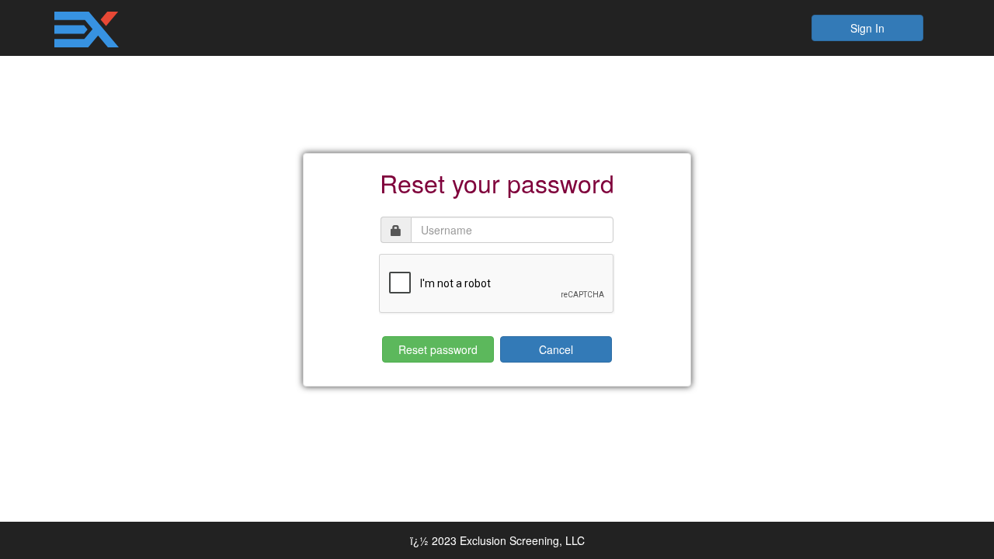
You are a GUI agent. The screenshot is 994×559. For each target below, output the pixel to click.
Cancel (556, 349)
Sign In (867, 28)
